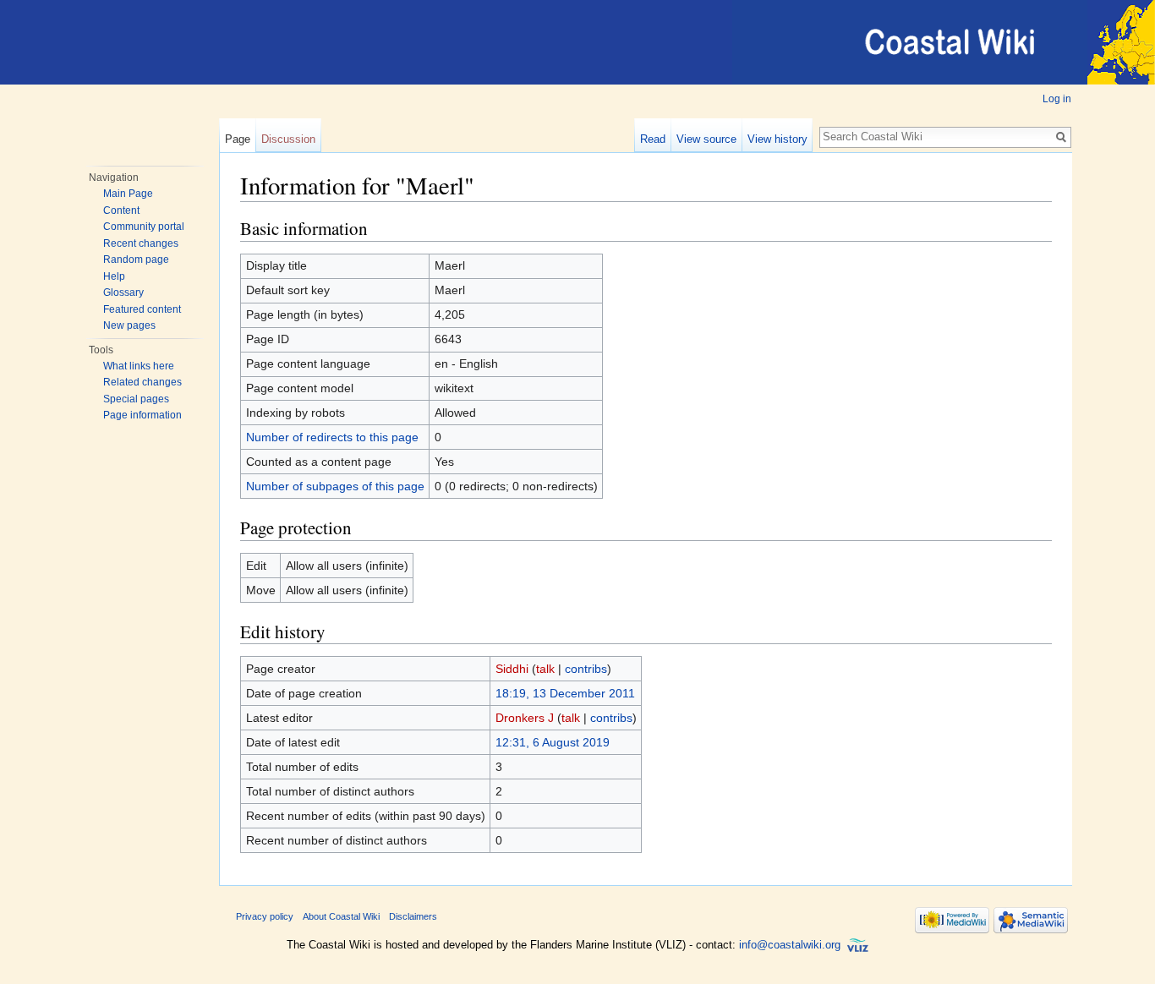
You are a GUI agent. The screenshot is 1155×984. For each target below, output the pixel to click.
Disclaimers (413, 916)
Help (114, 276)
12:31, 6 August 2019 (552, 742)
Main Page (128, 194)
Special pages (136, 399)
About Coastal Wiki (341, 916)
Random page (136, 259)
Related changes (142, 382)
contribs (586, 668)
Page (237, 139)
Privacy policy (264, 916)
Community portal (143, 226)
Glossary (123, 292)
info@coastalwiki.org (789, 944)
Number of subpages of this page (335, 486)
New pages (129, 325)
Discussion (288, 139)
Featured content (142, 309)
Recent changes (140, 243)
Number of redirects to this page (332, 437)
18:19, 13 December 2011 (565, 693)
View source (706, 139)
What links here (138, 366)
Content (121, 210)
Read (652, 139)
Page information (142, 415)
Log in (1057, 99)
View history (777, 139)
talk (545, 668)
